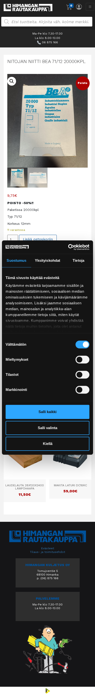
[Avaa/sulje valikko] (90, 7)
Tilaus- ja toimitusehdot (47, 552)
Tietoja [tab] (78, 260)
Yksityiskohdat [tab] (47, 260)
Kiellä (47, 444)
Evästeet (47, 548)
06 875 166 (50, 42)
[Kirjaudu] (79, 6)
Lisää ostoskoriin (38, 239)
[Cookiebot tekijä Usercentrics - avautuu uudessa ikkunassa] (68, 247)
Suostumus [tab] (16, 260)
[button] (11, 81)
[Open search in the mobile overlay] (46, 22)
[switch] (82, 359)
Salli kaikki (47, 412)
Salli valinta (47, 428)
